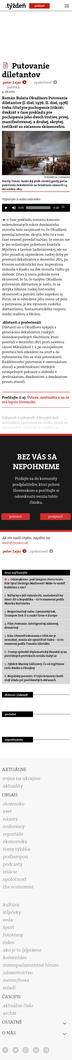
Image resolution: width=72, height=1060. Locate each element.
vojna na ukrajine (22, 778)
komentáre (15, 957)
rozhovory (14, 826)
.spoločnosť (43, 82)
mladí (9, 988)
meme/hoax (16, 980)
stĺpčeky (12, 912)
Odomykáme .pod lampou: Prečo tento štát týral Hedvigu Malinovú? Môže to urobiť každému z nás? (34, 583)
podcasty (13, 864)
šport (8, 927)
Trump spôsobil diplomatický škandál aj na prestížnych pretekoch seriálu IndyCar (35, 654)
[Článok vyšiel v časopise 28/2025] (6, 65)
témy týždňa (16, 849)
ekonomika (15, 841)
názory (10, 819)
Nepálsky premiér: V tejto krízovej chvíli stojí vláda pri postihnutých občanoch (33, 678)
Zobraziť (22, 695)
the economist (18, 887)
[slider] (38, 207)
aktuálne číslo (18, 1005)
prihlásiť (15, 516)
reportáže (13, 834)
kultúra (11, 905)
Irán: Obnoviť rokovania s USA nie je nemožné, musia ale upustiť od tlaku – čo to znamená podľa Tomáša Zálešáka (33, 640)
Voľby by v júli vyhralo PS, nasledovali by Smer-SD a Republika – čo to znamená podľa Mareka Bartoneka (34, 599)
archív (9, 1013)
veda (8, 920)
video (8, 942)
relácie (10, 872)
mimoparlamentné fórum (31, 965)
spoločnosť (14, 879)
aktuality (13, 786)
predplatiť (55, 516)
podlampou (15, 856)
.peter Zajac (12, 82)
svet (7, 811)
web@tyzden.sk (15, 542)
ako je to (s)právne (22, 950)
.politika (13, 87)
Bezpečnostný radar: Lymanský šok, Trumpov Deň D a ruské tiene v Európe (30, 613)
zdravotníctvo (18, 972)
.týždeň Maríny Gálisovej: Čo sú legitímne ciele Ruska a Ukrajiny (34, 666)
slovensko (13, 804)
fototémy (13, 935)
